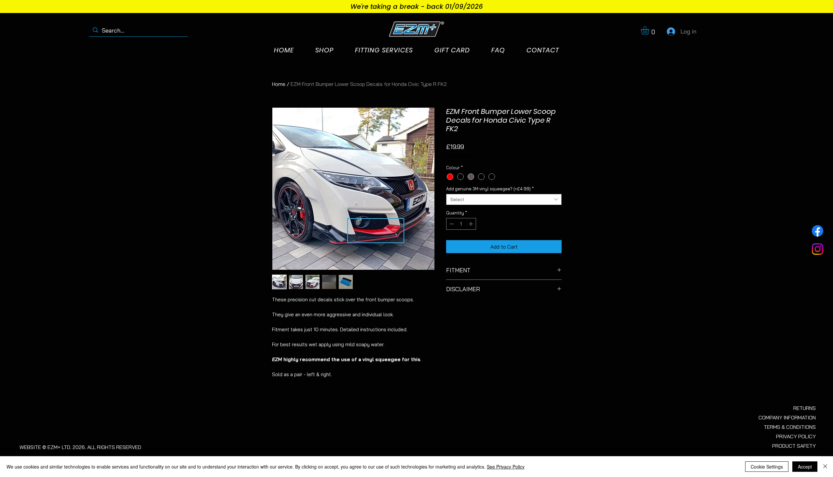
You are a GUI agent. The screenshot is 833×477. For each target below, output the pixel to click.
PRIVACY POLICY (796, 436)
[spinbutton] (461, 223)
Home (278, 84)
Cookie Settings (767, 466)
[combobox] (504, 199)
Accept (805, 466)
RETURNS (804, 408)
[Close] (825, 466)
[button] (650, 30)
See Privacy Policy (506, 466)
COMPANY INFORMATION (787, 417)
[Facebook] (817, 231)
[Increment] (471, 223)
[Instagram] (817, 249)
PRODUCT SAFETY (794, 446)
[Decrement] (451, 223)
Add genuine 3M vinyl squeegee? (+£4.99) (490, 188)
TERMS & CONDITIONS (790, 427)
